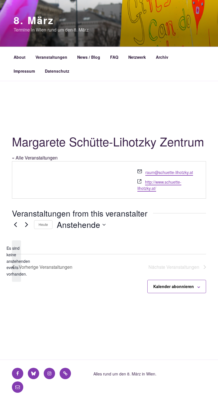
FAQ (114, 57)
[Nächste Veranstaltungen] (26, 224)
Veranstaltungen (51, 57)
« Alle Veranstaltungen (35, 157)
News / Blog (88, 57)
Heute (43, 224)
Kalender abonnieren (173, 286)
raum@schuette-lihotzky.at (169, 172)
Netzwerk (137, 57)
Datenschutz (57, 71)
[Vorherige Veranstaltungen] (15, 224)
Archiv (162, 57)
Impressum (24, 71)
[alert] (16, 261)
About (20, 57)
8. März (34, 19)
